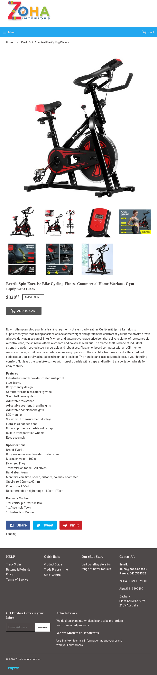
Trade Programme (56, 569)
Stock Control (52, 574)
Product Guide (53, 564)
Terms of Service (17, 579)
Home (9, 42)
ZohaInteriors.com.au (27, 659)
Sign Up (43, 627)
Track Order (13, 564)
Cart (151, 32)
